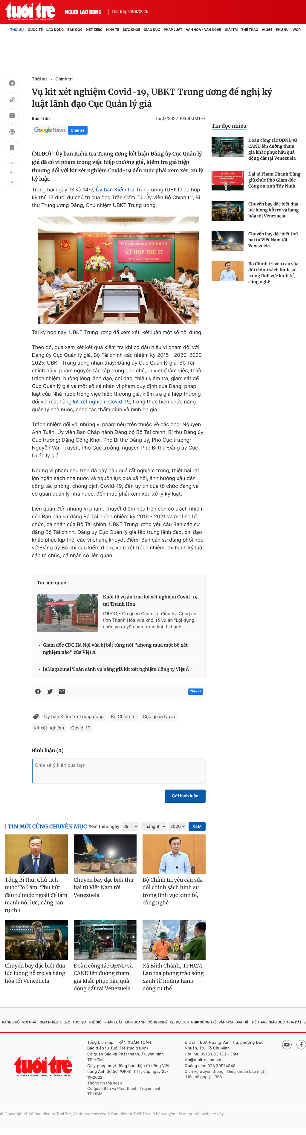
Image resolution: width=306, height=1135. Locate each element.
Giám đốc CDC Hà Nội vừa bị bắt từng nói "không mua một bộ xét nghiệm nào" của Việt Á (115, 648)
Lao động (55, 30)
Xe (172, 1022)
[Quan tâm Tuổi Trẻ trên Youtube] (287, 1044)
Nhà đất (294, 1022)
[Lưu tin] (12, 149)
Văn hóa (225, 1022)
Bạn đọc (75, 30)
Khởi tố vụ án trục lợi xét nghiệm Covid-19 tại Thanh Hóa (150, 600)
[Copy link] (12, 100)
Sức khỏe (131, 30)
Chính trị (64, 79)
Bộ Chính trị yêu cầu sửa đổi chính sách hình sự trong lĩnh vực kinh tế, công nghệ (273, 272)
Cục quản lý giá (159, 716)
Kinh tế (112, 30)
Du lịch (182, 1022)
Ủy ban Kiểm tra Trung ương (74, 716)
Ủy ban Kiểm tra (115, 190)
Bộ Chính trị (123, 716)
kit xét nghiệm (90, 402)
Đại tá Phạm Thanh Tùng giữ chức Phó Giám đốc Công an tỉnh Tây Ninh (274, 180)
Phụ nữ (282, 30)
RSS (218, 1077)
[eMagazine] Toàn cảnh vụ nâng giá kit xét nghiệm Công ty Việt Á (116, 669)
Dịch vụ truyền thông (204, 1071)
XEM (197, 826)
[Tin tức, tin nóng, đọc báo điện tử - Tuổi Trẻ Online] (35, 11)
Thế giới (95, 1022)
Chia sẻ (78, 130)
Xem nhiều (49, 1022)
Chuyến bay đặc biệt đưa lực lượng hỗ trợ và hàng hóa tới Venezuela (273, 210)
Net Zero (94, 30)
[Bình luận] (12, 116)
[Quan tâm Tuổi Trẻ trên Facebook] (301, 1044)
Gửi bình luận (185, 796)
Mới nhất (30, 1022)
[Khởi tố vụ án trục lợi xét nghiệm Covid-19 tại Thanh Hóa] (67, 613)
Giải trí (231, 30)
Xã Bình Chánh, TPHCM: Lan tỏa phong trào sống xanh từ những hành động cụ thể (173, 977)
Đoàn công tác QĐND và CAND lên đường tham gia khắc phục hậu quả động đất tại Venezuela (272, 149)
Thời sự (17, 30)
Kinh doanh (135, 1022)
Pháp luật (173, 30)
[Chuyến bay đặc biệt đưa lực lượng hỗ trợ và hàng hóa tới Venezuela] (228, 211)
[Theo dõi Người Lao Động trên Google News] (50, 130)
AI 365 (267, 30)
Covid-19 (119, 402)
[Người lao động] (83, 11)
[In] (12, 132)
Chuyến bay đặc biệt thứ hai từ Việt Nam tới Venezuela (273, 240)
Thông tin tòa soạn (104, 1083)
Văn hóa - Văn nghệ (203, 30)
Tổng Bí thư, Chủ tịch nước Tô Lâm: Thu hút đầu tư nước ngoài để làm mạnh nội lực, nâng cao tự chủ (36, 895)
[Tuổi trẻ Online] (44, 1066)
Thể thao (249, 30)
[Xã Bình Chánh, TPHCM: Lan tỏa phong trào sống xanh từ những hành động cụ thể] (174, 940)
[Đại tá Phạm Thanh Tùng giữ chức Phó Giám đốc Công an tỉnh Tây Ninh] (228, 181)
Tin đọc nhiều (229, 126)
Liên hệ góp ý (198, 1077)
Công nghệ (158, 1022)
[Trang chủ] (6, 30)
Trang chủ (10, 1022)
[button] (12, 163)
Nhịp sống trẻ (204, 1022)
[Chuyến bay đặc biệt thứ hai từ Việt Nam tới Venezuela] (228, 241)
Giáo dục (152, 30)
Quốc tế (35, 30)
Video (65, 1022)
